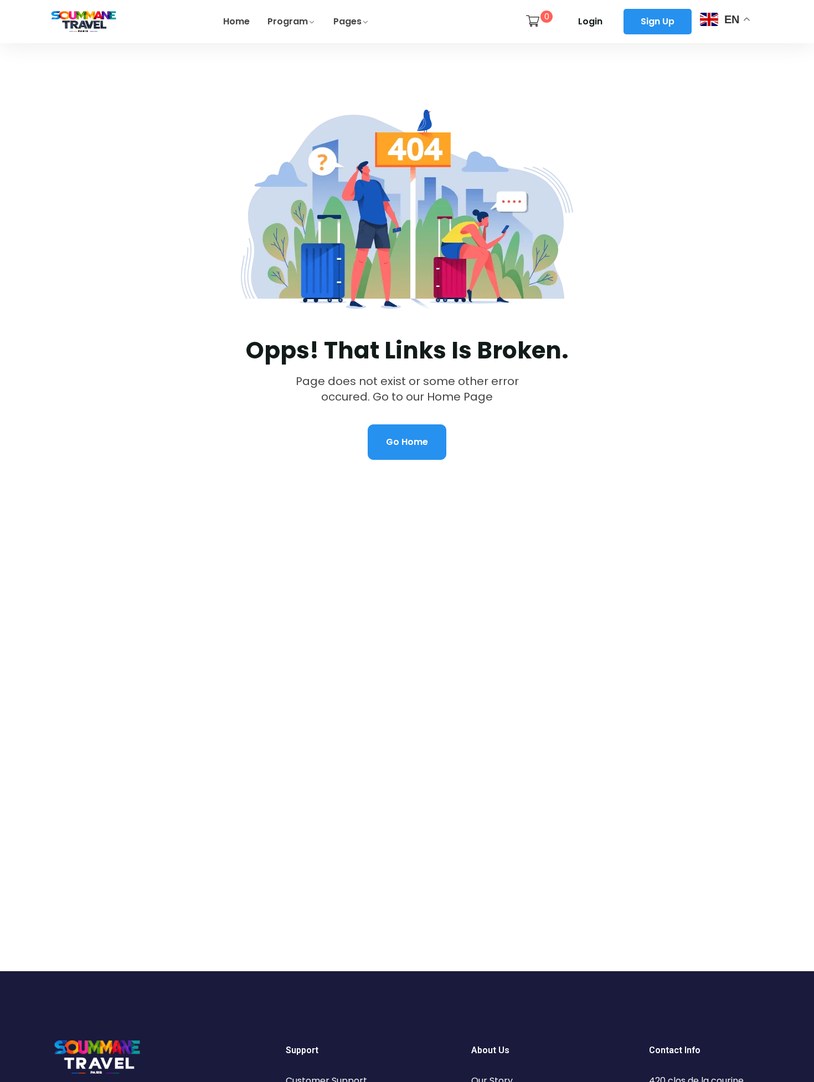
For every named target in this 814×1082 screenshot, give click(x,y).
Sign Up (657, 21)
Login (590, 21)
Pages (347, 21)
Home (236, 21)
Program (287, 21)
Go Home (407, 441)
